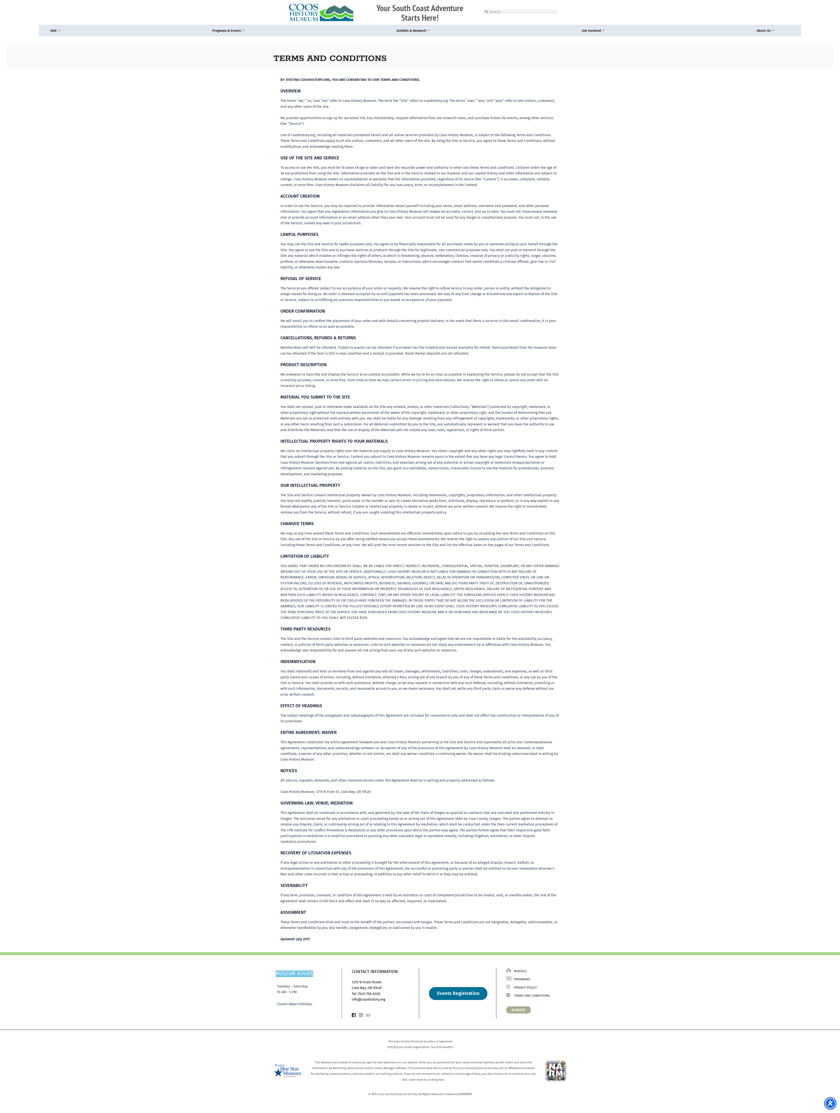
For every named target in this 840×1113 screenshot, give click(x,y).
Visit (53, 31)
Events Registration (458, 993)
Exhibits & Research (411, 31)
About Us (763, 31)
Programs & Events (226, 31)
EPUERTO (466, 1094)
